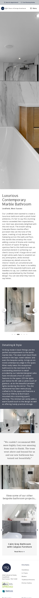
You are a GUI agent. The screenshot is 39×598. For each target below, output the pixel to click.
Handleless (25, 570)
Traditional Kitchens (28, 579)
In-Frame (25, 573)
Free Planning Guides (28, 2)
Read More (19, 551)
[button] (19, 310)
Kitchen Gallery (27, 583)
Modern (24, 576)
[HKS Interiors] (2, 8)
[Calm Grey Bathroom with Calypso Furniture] (19, 538)
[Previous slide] (4, 310)
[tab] (12, 334)
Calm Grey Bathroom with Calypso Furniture (19, 545)
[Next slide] (35, 310)
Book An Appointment (12, 2)
